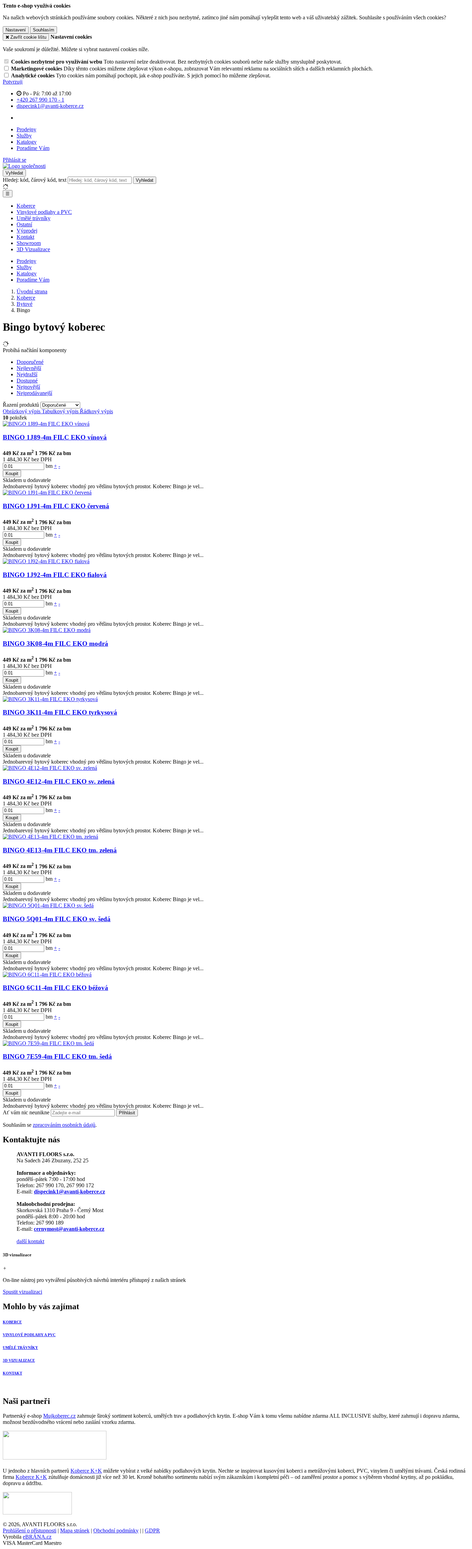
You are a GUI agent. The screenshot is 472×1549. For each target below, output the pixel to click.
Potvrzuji (12, 82)
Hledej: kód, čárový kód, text (34, 180)
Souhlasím (43, 29)
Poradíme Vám (33, 148)
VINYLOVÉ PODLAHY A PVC (29, 1335)
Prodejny (26, 129)
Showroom (29, 243)
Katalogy (27, 142)
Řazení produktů (21, 405)
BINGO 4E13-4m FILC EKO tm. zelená (60, 850)
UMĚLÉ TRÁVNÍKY (20, 1347)
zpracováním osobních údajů (64, 1125)
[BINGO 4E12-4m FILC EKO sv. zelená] (50, 768)
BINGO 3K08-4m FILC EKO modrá (55, 643)
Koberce (26, 206)
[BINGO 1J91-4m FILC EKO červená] (47, 492)
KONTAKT (12, 1373)
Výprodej (27, 231)
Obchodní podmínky (116, 1530)
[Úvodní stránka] (24, 166)
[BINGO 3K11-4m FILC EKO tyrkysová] (50, 699)
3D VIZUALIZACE (19, 1360)
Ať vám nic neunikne (27, 1112)
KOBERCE (12, 1322)
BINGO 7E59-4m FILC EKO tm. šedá (57, 1056)
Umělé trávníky (33, 218)
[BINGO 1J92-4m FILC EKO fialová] (46, 561)
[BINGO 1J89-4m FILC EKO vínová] (46, 424)
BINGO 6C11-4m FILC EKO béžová (55, 987)
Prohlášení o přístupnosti (29, 1530)
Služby (24, 136)
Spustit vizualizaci (22, 1292)
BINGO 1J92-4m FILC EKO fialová (55, 574)
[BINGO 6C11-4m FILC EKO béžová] (47, 974)
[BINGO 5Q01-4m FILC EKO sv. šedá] (48, 905)
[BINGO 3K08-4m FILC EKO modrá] (47, 630)
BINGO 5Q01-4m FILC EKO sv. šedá (57, 919)
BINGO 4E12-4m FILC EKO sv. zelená (59, 781)
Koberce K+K (86, 1471)
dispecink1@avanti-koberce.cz (69, 1191)
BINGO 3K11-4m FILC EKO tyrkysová (60, 712)
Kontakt (25, 237)
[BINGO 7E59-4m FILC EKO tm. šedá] (48, 1043)
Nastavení (16, 29)
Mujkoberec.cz (59, 1416)
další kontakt (30, 1241)
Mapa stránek (74, 1530)
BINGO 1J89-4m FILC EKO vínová (55, 437)
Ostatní (24, 224)
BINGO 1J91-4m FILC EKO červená (56, 506)
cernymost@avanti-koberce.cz (69, 1229)
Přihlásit (127, 1112)
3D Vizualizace (33, 249)
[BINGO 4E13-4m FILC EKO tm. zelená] (50, 837)
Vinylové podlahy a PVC (44, 212)
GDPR (152, 1530)
